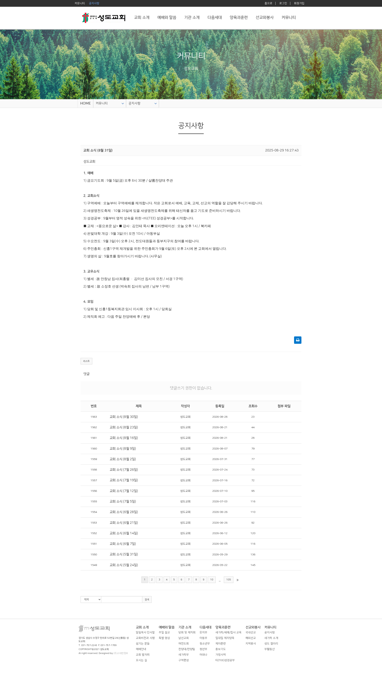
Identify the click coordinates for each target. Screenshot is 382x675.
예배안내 (141, 649)
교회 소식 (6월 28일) (124, 512)
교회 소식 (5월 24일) (124, 565)
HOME (85, 103)
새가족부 (183, 654)
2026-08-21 (219, 427)
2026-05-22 (219, 565)
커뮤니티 (289, 17)
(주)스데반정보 (120, 653)
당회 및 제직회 (187, 632)
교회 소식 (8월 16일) (124, 438)
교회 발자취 (143, 654)
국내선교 (251, 632)
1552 (94, 533)
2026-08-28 (219, 416)
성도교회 (185, 416)
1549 (94, 565)
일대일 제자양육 (224, 638)
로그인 (283, 3)
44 (252, 427)
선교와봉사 (265, 17)
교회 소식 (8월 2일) (123, 459)
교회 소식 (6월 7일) (123, 544)
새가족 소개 (271, 638)
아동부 (203, 638)
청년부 (203, 649)
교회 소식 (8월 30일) (124, 417)
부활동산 (269, 649)
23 (252, 416)
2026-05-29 (219, 554)
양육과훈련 (239, 17)
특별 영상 (164, 638)
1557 (94, 480)
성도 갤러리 (271, 643)
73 (252, 469)
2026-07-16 (219, 480)
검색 (147, 599)
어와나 (203, 654)
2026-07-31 (219, 459)
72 (252, 480)
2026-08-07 (219, 448)
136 (252, 554)
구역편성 (183, 660)
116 (252, 501)
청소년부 (205, 643)
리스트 (86, 361)
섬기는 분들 (143, 643)
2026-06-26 (219, 512)
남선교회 (183, 638)
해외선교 (251, 638)
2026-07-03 (219, 501)
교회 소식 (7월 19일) (124, 480)
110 (252, 512)
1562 (94, 427)
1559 (94, 459)
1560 (94, 448)
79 (252, 448)
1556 (94, 491)
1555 (94, 501)
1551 (94, 543)
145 (252, 565)
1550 (94, 554)
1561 (94, 438)
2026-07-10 (219, 491)
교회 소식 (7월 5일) (123, 501)
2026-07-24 (219, 469)
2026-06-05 (219, 543)
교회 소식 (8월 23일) (124, 427)
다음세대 (215, 17)
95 (252, 491)
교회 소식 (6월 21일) (124, 523)
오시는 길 (141, 660)
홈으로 (268, 3)
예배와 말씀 (166, 17)
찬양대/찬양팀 (186, 649)
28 (252, 438)
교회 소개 (141, 17)
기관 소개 (192, 17)
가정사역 (220, 654)
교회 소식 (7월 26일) (124, 470)
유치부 (203, 632)
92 (252, 522)
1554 (94, 512)
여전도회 (183, 643)
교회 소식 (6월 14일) (124, 533)
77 (252, 459)
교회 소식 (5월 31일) (124, 554)
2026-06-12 (219, 533)
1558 (94, 469)
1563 (94, 416)
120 (252, 533)
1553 (94, 522)
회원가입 (299, 3)
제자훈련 (220, 643)
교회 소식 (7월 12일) (124, 491)
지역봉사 (251, 643)
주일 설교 (164, 632)
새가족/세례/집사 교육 (228, 632)
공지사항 (134, 103)
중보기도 (220, 649)
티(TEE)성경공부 (225, 660)
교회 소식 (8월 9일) (123, 448)
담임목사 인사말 (145, 632)
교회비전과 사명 (145, 638)
